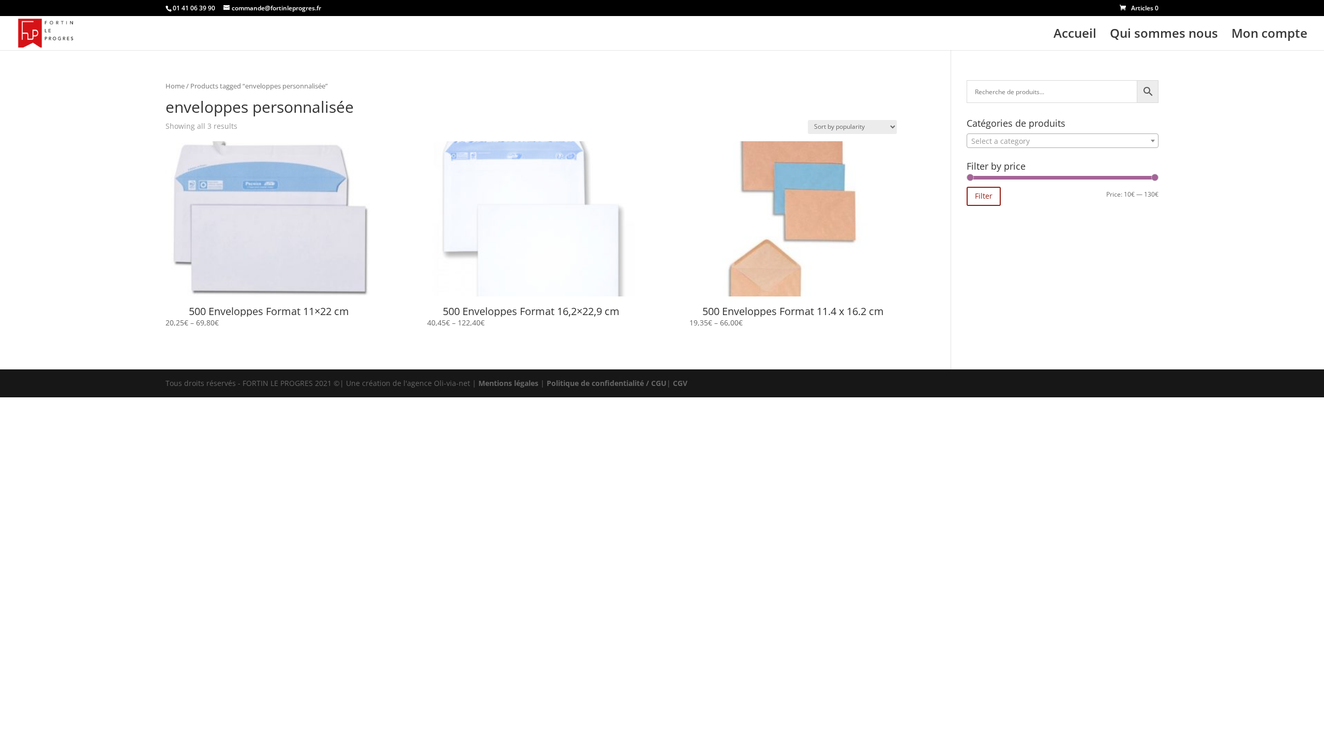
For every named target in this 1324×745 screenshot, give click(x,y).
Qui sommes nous (1164, 35)
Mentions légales (508, 383)
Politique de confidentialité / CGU (607, 383)
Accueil (1075, 35)
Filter (983, 196)
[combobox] (1062, 140)
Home (175, 86)
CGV (680, 383)
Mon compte (1269, 35)
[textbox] (1062, 141)
